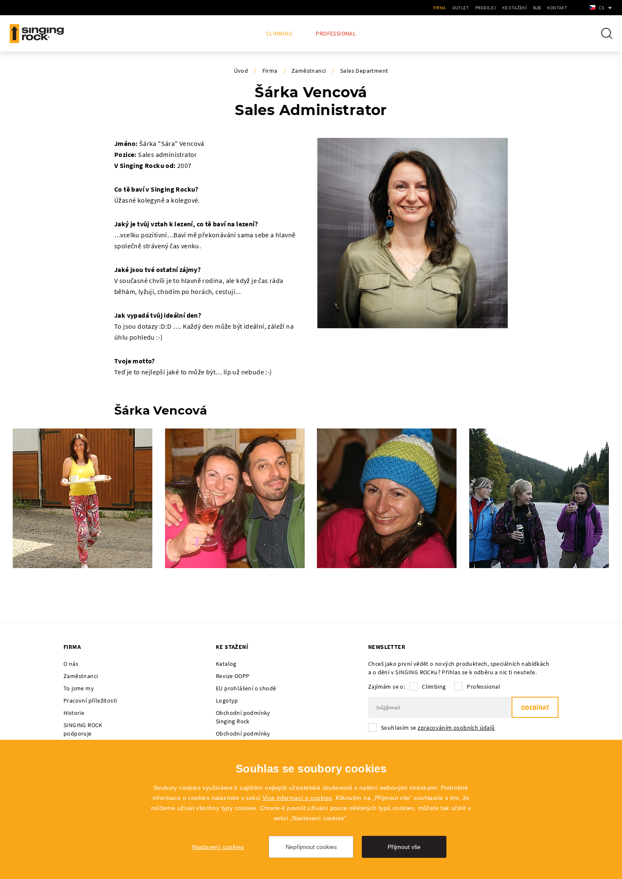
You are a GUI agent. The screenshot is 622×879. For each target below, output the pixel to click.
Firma (439, 8)
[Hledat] (606, 33)
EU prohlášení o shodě (246, 688)
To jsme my (78, 688)
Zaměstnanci (309, 70)
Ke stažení (514, 8)
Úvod (241, 70)
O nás (70, 663)
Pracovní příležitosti (90, 700)
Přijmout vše (404, 846)
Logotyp (227, 700)
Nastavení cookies (218, 846)
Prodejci (485, 8)
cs (601, 8)
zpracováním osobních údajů (456, 727)
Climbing (279, 33)
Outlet (460, 8)
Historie (73, 713)
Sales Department (364, 70)
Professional (336, 33)
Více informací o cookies (297, 797)
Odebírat (535, 707)
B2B (537, 8)
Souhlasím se (438, 727)
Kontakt (557, 8)
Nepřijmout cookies (311, 846)
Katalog (226, 663)
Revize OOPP (232, 676)
